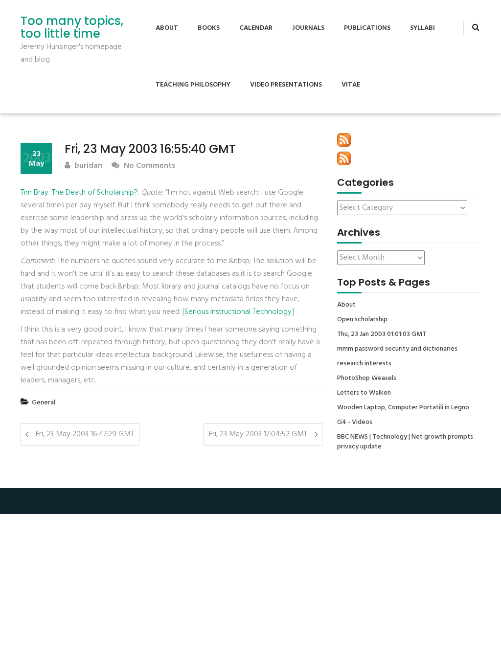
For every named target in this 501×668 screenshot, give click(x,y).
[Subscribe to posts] (344, 140)
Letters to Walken (364, 393)
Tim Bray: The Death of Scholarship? (79, 192)
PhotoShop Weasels (366, 378)
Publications (367, 28)
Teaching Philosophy (193, 84)
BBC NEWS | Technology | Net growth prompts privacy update (405, 442)
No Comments (148, 166)
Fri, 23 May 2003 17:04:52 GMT (258, 434)
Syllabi (422, 28)
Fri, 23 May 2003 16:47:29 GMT (85, 434)
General (43, 402)
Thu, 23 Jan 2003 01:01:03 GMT (381, 334)
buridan (87, 166)
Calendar (256, 28)
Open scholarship (362, 320)
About (167, 28)
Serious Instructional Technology (238, 312)
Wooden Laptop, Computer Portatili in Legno (403, 408)
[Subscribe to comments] (344, 158)
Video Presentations (286, 84)
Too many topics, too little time (72, 28)
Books (209, 28)
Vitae (351, 84)
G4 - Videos (354, 422)
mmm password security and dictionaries (397, 349)
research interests (364, 364)
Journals (308, 28)
